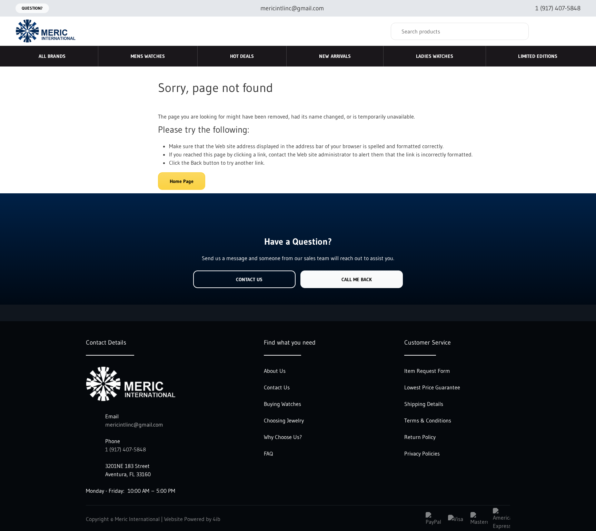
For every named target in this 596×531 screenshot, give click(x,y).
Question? (32, 8)
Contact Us (249, 279)
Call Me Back (356, 279)
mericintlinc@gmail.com (134, 424)
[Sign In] (547, 31)
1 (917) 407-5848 (125, 449)
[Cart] (573, 31)
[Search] (518, 31)
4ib (216, 518)
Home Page (181, 181)
